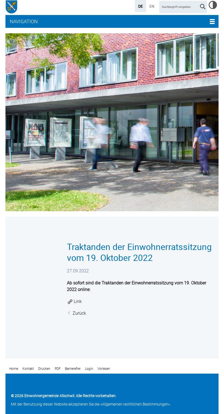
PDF (58, 369)
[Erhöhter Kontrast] (213, 7)
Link (78, 301)
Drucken (44, 369)
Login (89, 369)
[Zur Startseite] (11, 7)
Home (13, 369)
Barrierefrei (73, 369)
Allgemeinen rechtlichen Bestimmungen (135, 404)
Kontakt (28, 369)
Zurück (79, 313)
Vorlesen (104, 369)
